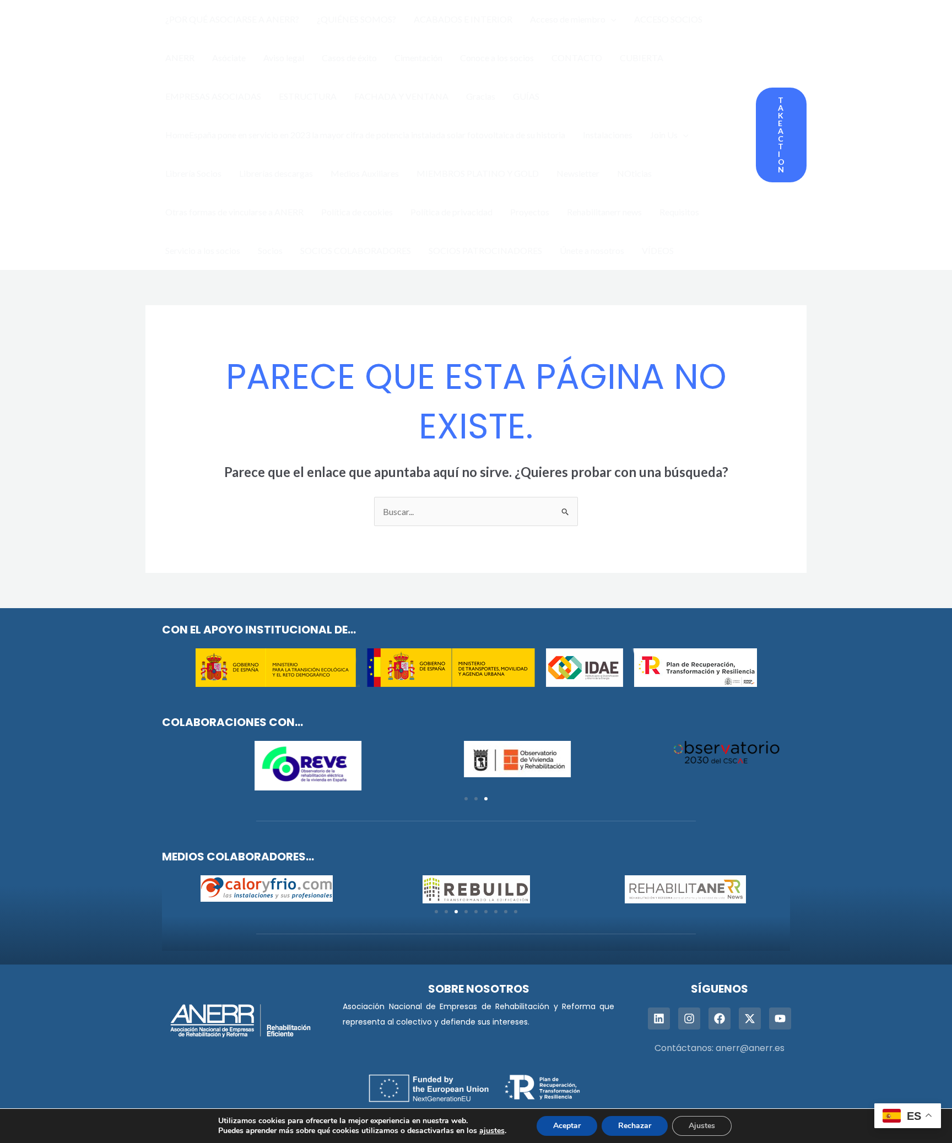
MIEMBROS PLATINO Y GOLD (477, 173)
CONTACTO (576, 57)
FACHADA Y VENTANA (401, 96)
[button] (610, 19)
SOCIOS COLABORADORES (355, 250)
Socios (270, 250)
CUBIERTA (641, 57)
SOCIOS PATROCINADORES (485, 250)
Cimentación (418, 57)
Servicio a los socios (202, 250)
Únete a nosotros (592, 250)
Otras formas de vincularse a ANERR (234, 212)
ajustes (492, 1131)
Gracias (480, 96)
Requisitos (679, 212)
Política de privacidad (451, 212)
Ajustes (702, 1125)
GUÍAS (526, 96)
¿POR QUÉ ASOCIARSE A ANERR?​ (232, 19)
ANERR (179, 57)
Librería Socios (193, 173)
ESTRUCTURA (308, 96)
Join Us (664, 134)
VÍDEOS (658, 250)
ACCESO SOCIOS (668, 19)
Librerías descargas (276, 173)
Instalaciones (607, 134)
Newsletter (577, 173)
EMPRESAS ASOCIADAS (213, 96)
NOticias (634, 173)
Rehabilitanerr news (604, 212)
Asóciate (229, 57)
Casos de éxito (349, 57)
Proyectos (529, 212)
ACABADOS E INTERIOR (463, 19)
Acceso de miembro (567, 19)
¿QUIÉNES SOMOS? (356, 19)
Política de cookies (357, 212)
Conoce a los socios (497, 57)
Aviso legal (283, 57)
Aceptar (567, 1125)
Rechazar (634, 1125)
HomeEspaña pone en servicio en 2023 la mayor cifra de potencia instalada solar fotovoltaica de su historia (365, 134)
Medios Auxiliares (365, 173)
